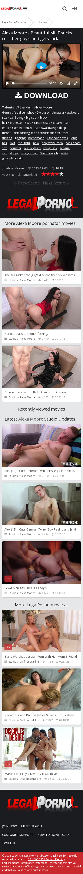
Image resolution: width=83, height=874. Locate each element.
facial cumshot (24, 112)
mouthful (24, 143)
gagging (20, 138)
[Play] (7, 83)
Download (29, 175)
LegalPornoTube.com (11, 8)
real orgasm (32, 148)
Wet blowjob (49, 153)
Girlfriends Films (29, 661)
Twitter (8, 843)
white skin (16, 158)
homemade (36, 138)
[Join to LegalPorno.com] (41, 214)
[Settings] (61, 83)
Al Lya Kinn (23, 107)
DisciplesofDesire (30, 779)
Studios (13, 280)
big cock (31, 117)
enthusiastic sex (49, 133)
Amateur (58, 112)
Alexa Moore (43, 107)
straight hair (29, 153)
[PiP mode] (68, 83)
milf (12, 143)
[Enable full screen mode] (75, 83)
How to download (53, 835)
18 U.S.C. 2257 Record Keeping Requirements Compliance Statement (33, 861)
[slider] (29, 83)
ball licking (16, 117)
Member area (31, 826)
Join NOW (9, 826)
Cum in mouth (22, 128)
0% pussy (43, 112)
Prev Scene (28, 183)
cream (57, 123)
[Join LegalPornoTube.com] (74, 8)
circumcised (42, 123)
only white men (52, 143)
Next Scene (54, 183)
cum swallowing (45, 128)
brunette (16, 123)
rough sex (50, 148)
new (36, 143)
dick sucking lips (24, 133)
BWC (27, 123)
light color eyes (57, 138)
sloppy (14, 153)
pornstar (15, 148)
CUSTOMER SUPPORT (17, 835)
